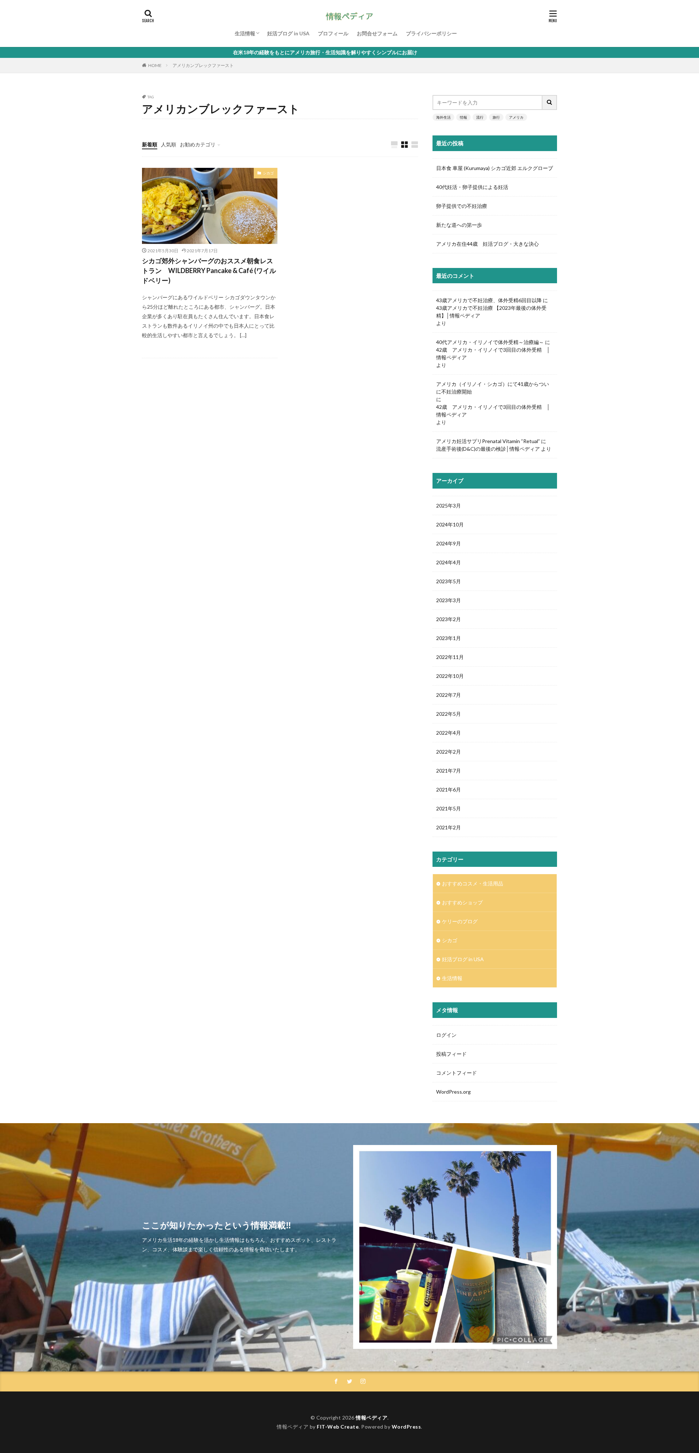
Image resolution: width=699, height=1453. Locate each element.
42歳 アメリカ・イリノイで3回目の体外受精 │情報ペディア (493, 353)
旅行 (496, 117)
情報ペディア (371, 1417)
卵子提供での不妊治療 (461, 206)
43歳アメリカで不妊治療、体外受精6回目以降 (489, 300)
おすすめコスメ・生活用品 (472, 883)
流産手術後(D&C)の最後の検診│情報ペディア (488, 449)
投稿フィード (451, 1054)
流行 (479, 117)
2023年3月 (448, 600)
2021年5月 (448, 808)
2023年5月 (448, 581)
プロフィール (333, 33)
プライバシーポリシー (431, 33)
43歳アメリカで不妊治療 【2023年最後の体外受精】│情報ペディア (491, 312)
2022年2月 (448, 752)
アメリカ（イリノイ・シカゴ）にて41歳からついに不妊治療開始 (492, 388)
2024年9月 (448, 543)
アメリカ (516, 117)
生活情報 (245, 33)
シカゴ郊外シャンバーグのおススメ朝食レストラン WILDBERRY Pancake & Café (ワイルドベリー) (209, 270)
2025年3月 (448, 505)
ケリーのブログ (460, 921)
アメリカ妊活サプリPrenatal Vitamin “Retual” (488, 441)
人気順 (168, 144)
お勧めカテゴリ (198, 144)
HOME (155, 65)
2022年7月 (448, 695)
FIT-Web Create (338, 1427)
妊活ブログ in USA (288, 33)
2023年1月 (448, 638)
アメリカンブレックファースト (203, 65)
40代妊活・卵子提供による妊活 (474, 187)
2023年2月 (448, 619)
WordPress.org (453, 1092)
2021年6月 (448, 789)
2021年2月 (448, 827)
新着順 (149, 144)
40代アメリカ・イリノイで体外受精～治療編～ (490, 342)
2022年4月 (448, 733)
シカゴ (268, 173)
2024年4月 (448, 562)
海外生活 (443, 117)
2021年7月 (448, 770)
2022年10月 (450, 676)
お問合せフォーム (377, 33)
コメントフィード (456, 1073)
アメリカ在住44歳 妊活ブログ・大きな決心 (487, 244)
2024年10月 (450, 524)
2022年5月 (448, 714)
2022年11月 (450, 657)
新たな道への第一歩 (459, 225)
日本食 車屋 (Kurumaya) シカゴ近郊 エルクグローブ (494, 168)
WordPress (406, 1427)
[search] (549, 102)
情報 (463, 117)
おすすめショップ (462, 902)
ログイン (446, 1035)
